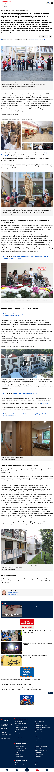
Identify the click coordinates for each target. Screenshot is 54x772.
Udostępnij (44, 36)
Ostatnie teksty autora (13, 594)
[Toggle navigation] (52, 2)
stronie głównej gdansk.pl (38, 40)
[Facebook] (17, 770)
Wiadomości (7, 10)
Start (2, 10)
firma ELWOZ (44, 404)
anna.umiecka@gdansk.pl (13, 592)
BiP (2, 736)
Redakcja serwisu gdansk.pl (5, 731)
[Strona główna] (7, 770)
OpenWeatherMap (4, 740)
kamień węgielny (6, 387)
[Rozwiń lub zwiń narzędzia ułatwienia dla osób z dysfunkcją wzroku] (47, 770)
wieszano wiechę (28, 387)
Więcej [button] (50, 693)
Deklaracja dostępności (6, 734)
